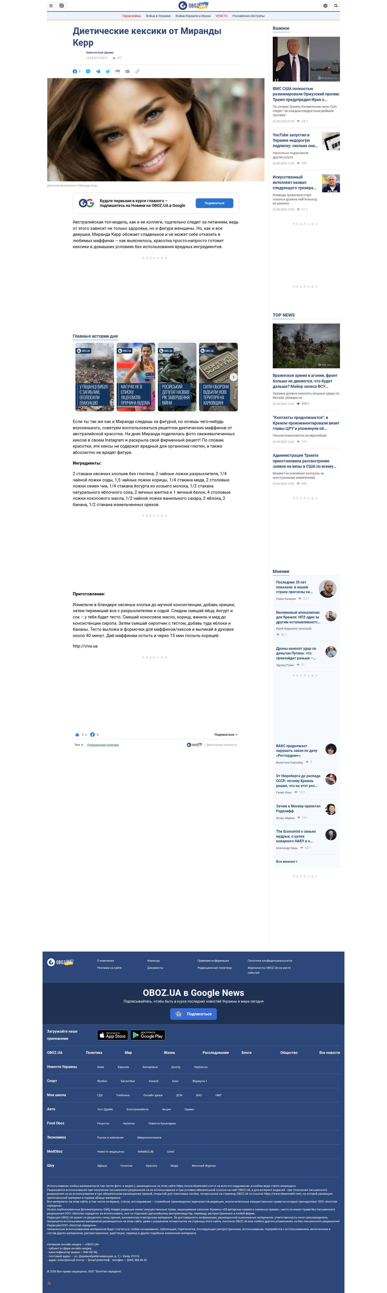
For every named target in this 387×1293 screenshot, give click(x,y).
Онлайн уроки (153, 1095)
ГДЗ (100, 1095)
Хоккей (154, 1081)
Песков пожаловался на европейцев (300, 435)
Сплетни (126, 1165)
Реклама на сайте (109, 967)
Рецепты (103, 1123)
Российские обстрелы (248, 16)
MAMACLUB (145, 1151)
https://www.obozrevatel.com (195, 1186)
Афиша (102, 1165)
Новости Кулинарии (162, 1123)
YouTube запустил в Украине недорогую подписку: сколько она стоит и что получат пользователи (294, 141)
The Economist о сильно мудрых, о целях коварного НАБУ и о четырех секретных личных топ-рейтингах (296, 836)
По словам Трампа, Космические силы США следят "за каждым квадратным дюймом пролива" (305, 111)
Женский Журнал (204, 1165)
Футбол (102, 1081)
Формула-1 (199, 1081)
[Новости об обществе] (194, 746)
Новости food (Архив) (100, 52)
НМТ (218, 1095)
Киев (100, 1067)
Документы (155, 967)
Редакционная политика (103, 744)
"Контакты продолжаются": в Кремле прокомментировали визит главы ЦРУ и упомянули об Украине (306, 423)
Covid (170, 1151)
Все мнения (285, 862)
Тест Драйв (105, 1109)
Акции (166, 1109)
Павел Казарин (286, 598)
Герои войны (131, 16)
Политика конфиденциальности (270, 960)
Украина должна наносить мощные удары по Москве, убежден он (306, 395)
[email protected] (98, 1260)
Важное (281, 28)
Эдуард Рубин (285, 665)
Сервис (189, 1109)
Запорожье (150, 1067)
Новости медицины (110, 1151)
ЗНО (199, 1095)
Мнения (281, 571)
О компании (105, 960)
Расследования (216, 1053)
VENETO (222, 16)
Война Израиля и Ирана (193, 16)
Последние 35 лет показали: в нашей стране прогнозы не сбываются (293, 587)
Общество (289, 1053)
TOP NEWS (284, 315)
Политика (94, 1053)
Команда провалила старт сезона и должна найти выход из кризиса (295, 199)
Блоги (247, 1053)
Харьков (123, 1067)
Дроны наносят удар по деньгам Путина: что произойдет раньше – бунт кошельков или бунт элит (297, 653)
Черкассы (201, 1067)
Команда (153, 960)
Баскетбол (128, 1081)
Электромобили (137, 1109)
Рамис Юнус (284, 792)
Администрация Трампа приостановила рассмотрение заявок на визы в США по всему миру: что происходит (303, 461)
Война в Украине (158, 16)
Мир (128, 1053)
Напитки (129, 1123)
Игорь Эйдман (285, 818)
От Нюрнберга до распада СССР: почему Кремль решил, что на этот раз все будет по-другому (298, 781)
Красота (151, 1165)
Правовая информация (213, 960)
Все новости (329, 1053)
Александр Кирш (287, 848)
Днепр (175, 1067)
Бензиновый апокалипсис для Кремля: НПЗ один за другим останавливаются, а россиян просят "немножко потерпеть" (298, 617)
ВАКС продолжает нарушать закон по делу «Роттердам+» (296, 751)
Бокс (175, 1081)
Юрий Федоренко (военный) (294, 628)
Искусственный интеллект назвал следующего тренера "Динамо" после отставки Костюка (293, 183)
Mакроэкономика (149, 1137)
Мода (174, 1165)
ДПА (179, 1095)
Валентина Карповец (289, 762)
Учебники (123, 1095)
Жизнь (169, 1053)
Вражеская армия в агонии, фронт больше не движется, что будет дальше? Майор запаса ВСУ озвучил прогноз (305, 381)
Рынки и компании (110, 1137)
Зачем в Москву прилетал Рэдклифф (298, 808)
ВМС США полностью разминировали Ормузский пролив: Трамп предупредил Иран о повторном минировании (306, 94)
